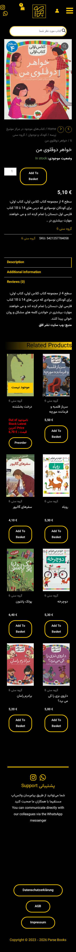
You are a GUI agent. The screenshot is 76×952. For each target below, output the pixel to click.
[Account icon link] (57, 11)
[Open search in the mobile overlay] (38, 31)
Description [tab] (15, 262)
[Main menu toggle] (69, 10)
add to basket (33, 176)
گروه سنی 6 (64, 229)
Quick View (20, 392)
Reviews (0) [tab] (16, 282)
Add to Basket (56, 434)
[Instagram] (2, 7)
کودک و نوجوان (37, 135)
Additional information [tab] (24, 272)
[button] (64, 46)
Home (52, 129)
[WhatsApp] (5, 13)
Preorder (20, 443)
